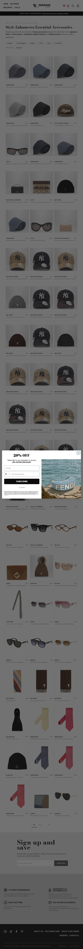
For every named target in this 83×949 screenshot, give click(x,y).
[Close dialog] (78, 453)
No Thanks (22, 487)
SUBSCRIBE (21, 481)
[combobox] (7, 474)
